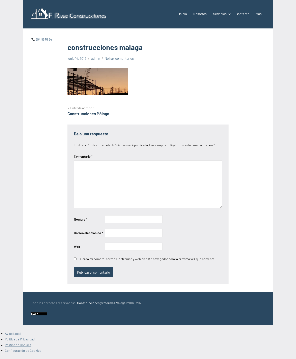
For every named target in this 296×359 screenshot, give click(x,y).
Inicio (183, 14)
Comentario (83, 156)
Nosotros (200, 14)
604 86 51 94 (43, 39)
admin (95, 58)
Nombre (80, 219)
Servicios (220, 14)
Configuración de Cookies (23, 350)
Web (77, 246)
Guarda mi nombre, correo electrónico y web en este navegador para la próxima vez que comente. (147, 259)
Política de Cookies (18, 345)
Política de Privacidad (20, 339)
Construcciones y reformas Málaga (101, 303)
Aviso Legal (13, 333)
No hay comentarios (119, 58)
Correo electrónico (88, 233)
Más (259, 14)
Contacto (242, 14)
